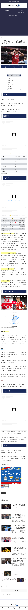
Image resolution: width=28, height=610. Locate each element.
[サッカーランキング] (5, 485)
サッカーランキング (5, 487)
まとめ (10, 88)
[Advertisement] (14, 27)
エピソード (11, 86)
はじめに (11, 78)
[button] (22, 66)
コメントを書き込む (14, 590)
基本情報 (11, 80)
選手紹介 (4, 492)
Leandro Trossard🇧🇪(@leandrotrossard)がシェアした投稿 (14, 153)
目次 (12, 75)
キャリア (11, 82)
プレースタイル (12, 84)
